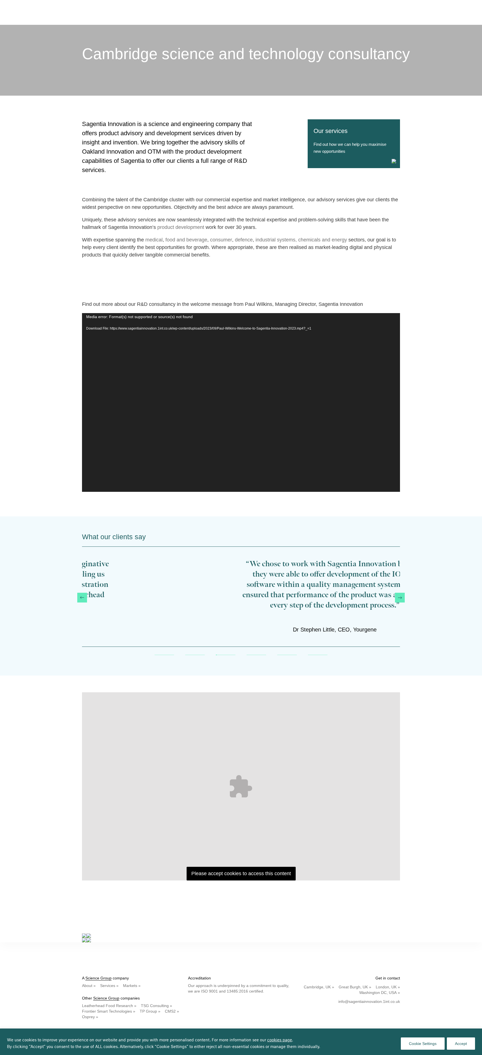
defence (244, 240)
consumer (221, 240)
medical (154, 240)
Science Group (98, 978)
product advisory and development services (157, 133)
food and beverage (186, 240)
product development (180, 227)
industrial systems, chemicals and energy (301, 240)
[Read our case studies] (241, 935)
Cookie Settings (423, 1043)
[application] (241, 402)
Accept (461, 1043)
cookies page (279, 1040)
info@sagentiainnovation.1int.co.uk (369, 1001)
